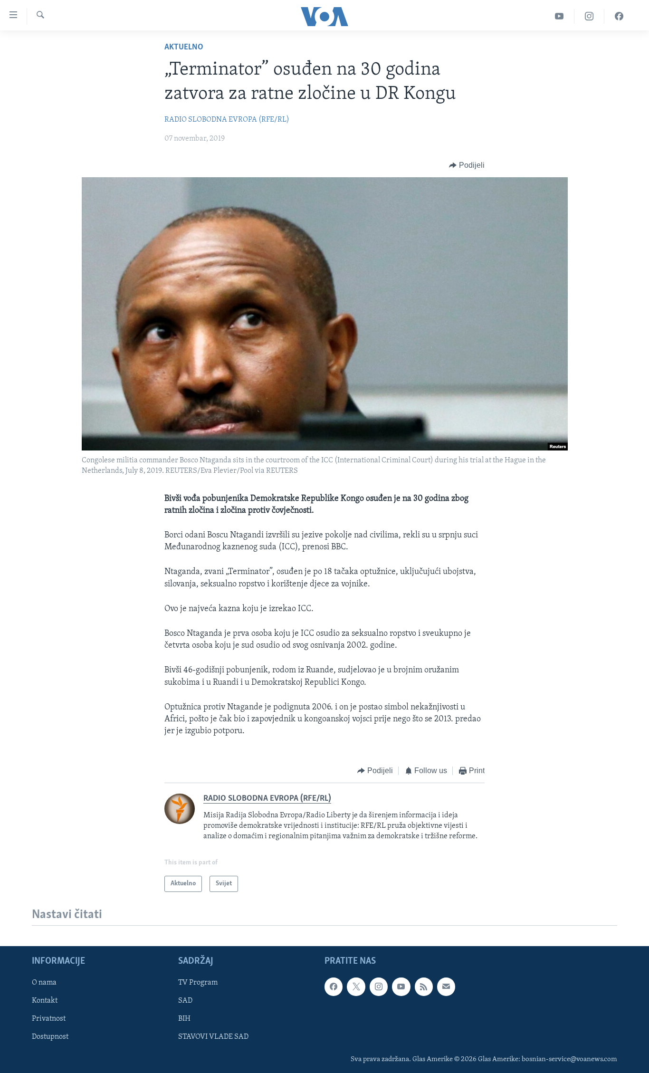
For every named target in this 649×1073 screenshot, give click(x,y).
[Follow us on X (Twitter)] (356, 987)
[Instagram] (589, 16)
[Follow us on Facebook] (333, 987)
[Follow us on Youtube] (401, 987)
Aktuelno (183, 47)
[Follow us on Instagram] (379, 987)
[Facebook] (619, 16)
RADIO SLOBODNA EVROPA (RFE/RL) (226, 120)
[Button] (467, 165)
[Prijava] (446, 987)
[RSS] (424, 987)
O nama (44, 983)
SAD (185, 1001)
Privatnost (49, 1019)
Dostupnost (50, 1037)
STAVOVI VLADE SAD (213, 1037)
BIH (184, 1019)
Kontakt (44, 1001)
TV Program (198, 983)
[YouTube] (559, 16)
